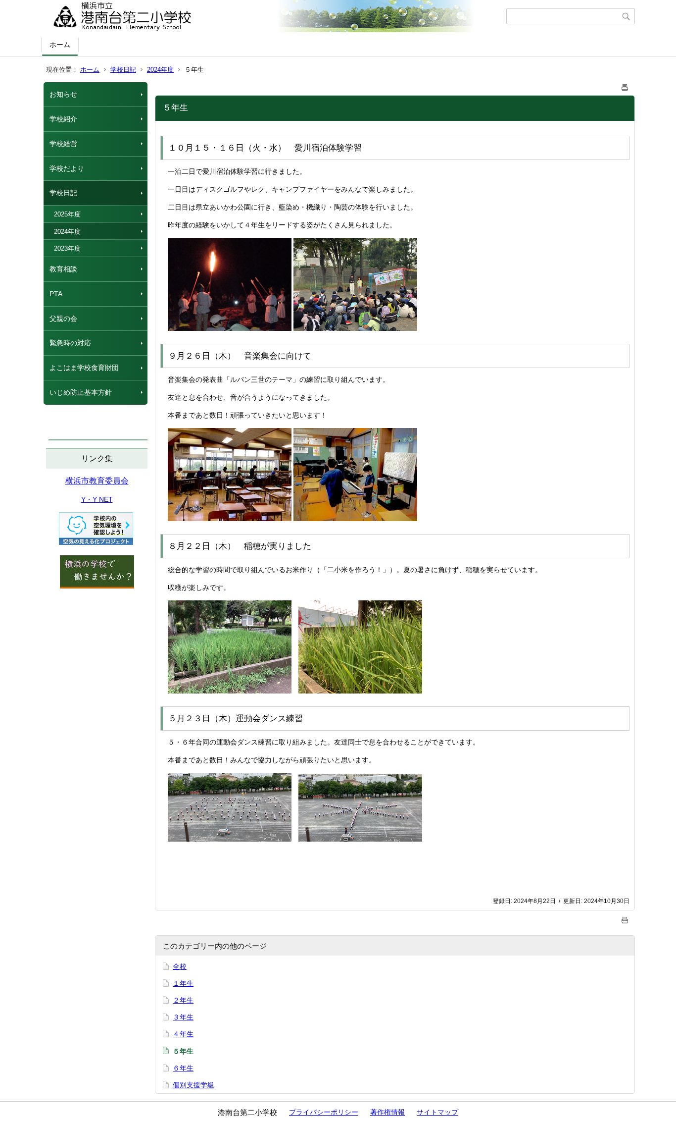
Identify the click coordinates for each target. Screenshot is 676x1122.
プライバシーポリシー (323, 1112)
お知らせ (63, 94)
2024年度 (160, 69)
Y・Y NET (97, 499)
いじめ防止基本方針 (80, 392)
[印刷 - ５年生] (625, 85)
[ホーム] (275, 16)
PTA (55, 294)
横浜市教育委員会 (97, 481)
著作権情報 (387, 1112)
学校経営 (63, 144)
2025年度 (67, 214)
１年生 (183, 983)
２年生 (183, 1000)
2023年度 (67, 248)
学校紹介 (63, 119)
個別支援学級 (193, 1085)
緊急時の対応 (70, 343)
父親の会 (63, 318)
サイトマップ (437, 1112)
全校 (180, 966)
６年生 (183, 1068)
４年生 (183, 1034)
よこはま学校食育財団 (84, 368)
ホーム (59, 45)
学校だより (66, 168)
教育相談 (63, 269)
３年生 (183, 1017)
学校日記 (123, 69)
